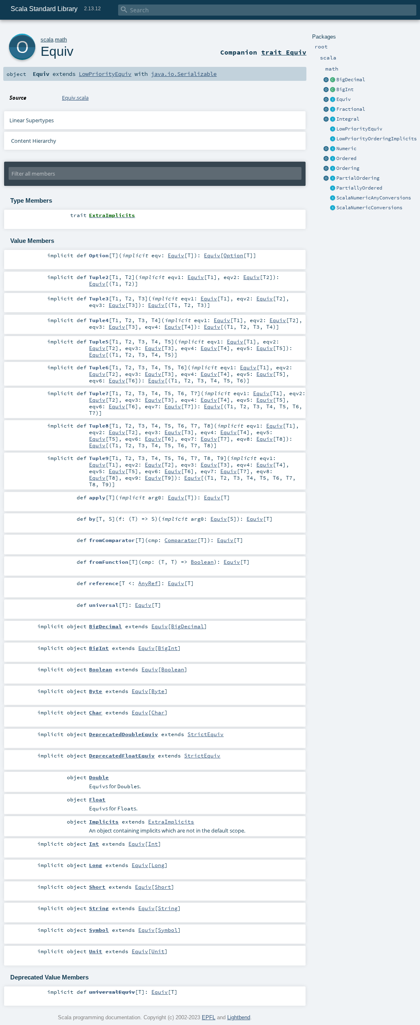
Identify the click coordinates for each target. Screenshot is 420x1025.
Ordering (347, 168)
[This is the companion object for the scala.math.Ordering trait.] (326, 168)
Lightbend (238, 1017)
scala (47, 40)
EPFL (208, 1017)
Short (163, 886)
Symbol (168, 930)
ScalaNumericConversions (369, 207)
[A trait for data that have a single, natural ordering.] (332, 159)
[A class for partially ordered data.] (332, 188)
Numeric (346, 148)
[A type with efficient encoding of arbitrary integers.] (332, 90)
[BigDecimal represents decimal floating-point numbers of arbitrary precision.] (332, 80)
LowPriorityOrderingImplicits (376, 139)
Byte (157, 691)
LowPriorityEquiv (359, 129)
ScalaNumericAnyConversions (373, 198)
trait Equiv (283, 52)
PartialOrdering (357, 178)
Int (153, 843)
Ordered (346, 158)
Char (157, 712)
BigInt (345, 89)
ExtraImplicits (171, 821)
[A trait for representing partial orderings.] (332, 178)
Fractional (350, 109)
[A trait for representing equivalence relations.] (332, 99)
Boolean (202, 561)
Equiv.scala (75, 97)
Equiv (343, 99)
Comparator (180, 540)
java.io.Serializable (184, 74)
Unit (157, 951)
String (168, 908)
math (61, 40)
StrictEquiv (205, 734)
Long (157, 865)
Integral (347, 119)
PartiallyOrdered (359, 188)
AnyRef (148, 583)
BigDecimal (350, 79)
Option (233, 255)
